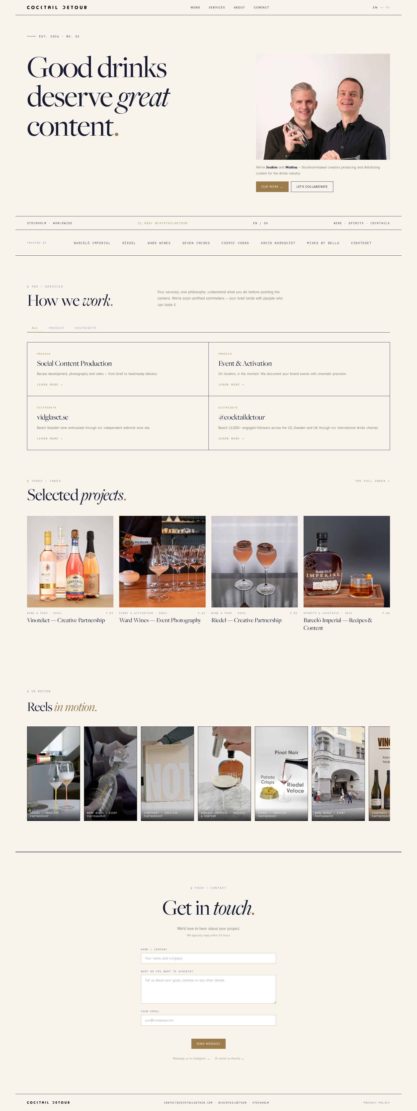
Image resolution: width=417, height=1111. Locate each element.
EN (375, 7)
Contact (261, 7)
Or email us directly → (229, 1058)
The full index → (372, 481)
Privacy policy (377, 1102)
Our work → (272, 186)
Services (217, 7)
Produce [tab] (56, 328)
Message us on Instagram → (191, 1058)
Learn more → (50, 384)
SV (388, 7)
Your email (150, 1011)
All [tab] (35, 328)
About (239, 7)
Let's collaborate (312, 186)
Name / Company (154, 949)
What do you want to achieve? (167, 971)
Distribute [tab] (86, 328)
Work (196, 7)
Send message (208, 1043)
